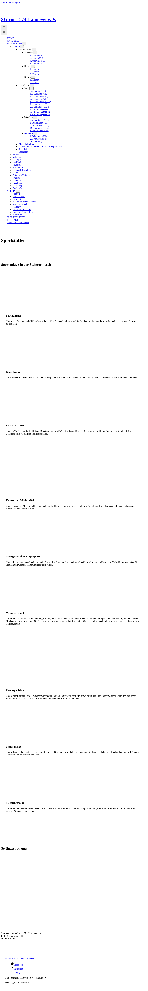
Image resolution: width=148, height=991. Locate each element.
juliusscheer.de (22, 982)
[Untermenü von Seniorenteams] (34, 49)
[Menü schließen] (4, 32)
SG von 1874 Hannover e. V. (28, 19)
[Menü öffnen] (4, 27)
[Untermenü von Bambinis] (35, 133)
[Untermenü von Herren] (33, 66)
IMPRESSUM (11, 958)
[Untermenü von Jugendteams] (32, 85)
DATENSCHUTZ (27, 958)
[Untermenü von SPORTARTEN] (24, 43)
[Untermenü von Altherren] (35, 52)
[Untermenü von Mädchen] (35, 117)
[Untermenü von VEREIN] (18, 191)
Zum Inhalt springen (10, 2)
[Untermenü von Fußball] (22, 46)
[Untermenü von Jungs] (31, 88)
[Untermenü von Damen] (33, 77)
